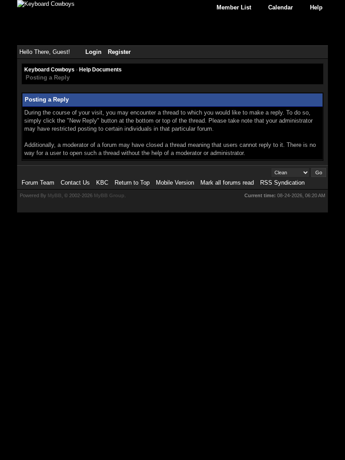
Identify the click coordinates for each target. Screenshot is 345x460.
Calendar (280, 7)
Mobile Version (175, 182)
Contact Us (75, 182)
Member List (234, 7)
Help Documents (100, 69)
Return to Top (132, 182)
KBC (102, 182)
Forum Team (38, 182)
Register (119, 52)
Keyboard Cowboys (49, 69)
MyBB (55, 195)
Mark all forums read (227, 182)
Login (93, 52)
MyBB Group (109, 195)
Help (316, 7)
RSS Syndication (282, 182)
